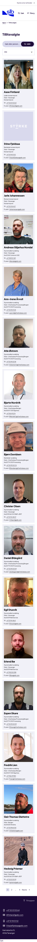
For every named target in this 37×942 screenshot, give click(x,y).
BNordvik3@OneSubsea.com (19, 416)
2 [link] (11, 890)
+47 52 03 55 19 (11, 879)
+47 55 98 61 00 (11, 828)
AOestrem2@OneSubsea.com (19, 365)
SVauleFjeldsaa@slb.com (17, 157)
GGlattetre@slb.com (16, 830)
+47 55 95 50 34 (11, 465)
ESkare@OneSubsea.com (17, 727)
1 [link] (7, 890)
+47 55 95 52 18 (11, 362)
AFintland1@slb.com (15, 106)
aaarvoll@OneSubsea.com (18, 313)
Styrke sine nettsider (24, 3)
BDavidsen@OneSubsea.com (19, 468)
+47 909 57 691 (11, 258)
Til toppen (30, 900)
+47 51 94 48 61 (11, 620)
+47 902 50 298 (11, 672)
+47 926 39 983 (11, 776)
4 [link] (19, 890)
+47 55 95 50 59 (11, 569)
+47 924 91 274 (10, 413)
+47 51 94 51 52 (11, 154)
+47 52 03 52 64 (11, 103)
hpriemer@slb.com (15, 882)
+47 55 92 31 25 (11, 310)
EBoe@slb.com (14, 675)
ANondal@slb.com (15, 261)
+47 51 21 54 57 (11, 206)
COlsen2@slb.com (15, 520)
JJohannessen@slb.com (17, 209)
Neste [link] (24, 890)
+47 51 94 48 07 (11, 517)
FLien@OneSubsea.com (17, 779)
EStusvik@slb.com (15, 623)
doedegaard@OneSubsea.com (19, 572)
